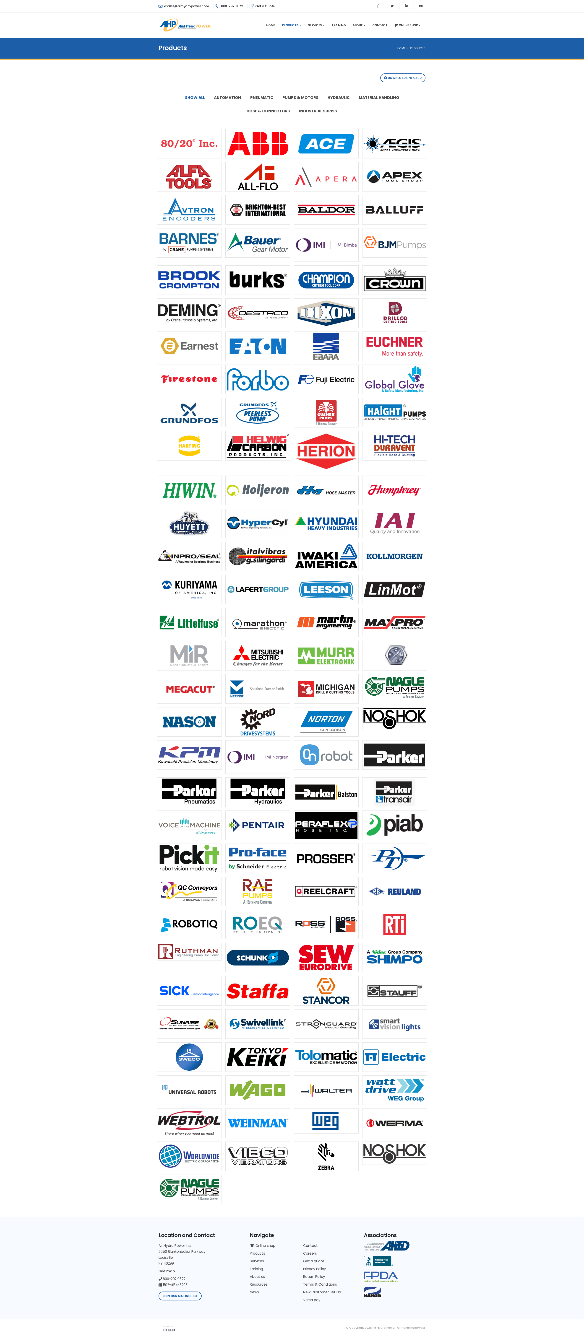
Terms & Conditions (320, 1284)
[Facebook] (377, 6)
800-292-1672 (231, 6)
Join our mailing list (180, 1296)
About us (257, 1276)
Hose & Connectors (268, 111)
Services (315, 25)
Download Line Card (404, 78)
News (254, 1292)
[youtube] (421, 6)
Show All (195, 97)
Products (290, 25)
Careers (310, 1253)
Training (338, 25)
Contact (380, 25)
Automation (227, 97)
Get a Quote (265, 6)
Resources (259, 1284)
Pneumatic (261, 97)
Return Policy (314, 1276)
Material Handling (379, 97)
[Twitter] (392, 6)
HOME (401, 48)
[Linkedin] (406, 6)
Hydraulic (339, 97)
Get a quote (313, 1261)
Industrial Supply (318, 111)
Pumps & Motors (300, 97)
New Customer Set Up (322, 1292)
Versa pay (312, 1299)
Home (270, 25)
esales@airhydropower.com (186, 6)
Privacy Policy (314, 1268)
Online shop (408, 25)
